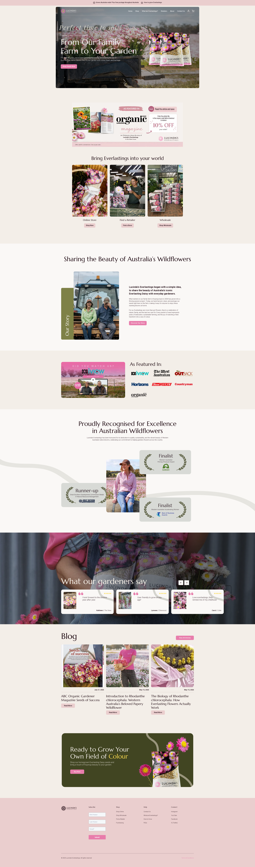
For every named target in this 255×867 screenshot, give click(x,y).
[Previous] (180, 582)
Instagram (174, 811)
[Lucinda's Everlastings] (68, 808)
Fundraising (120, 823)
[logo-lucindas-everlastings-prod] (68, 11)
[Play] (93, 380)
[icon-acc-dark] (188, 11)
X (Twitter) (174, 823)
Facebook (174, 819)
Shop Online (120, 811)
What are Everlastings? (151, 815)
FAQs (145, 823)
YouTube (174, 815)
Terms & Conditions (187, 858)
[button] (159, 11)
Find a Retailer (120, 819)
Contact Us (147, 811)
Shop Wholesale (121, 815)
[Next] (186, 582)
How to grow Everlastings (153, 2)
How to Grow (148, 819)
